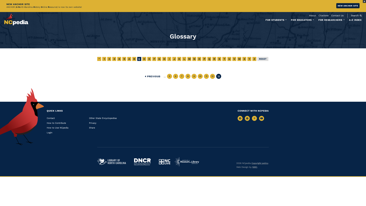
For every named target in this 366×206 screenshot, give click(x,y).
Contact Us (337, 15)
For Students (274, 20)
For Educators (301, 20)
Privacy (92, 123)
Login (49, 132)
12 (213, 77)
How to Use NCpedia (57, 127)
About (312, 15)
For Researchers (330, 20)
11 (207, 77)
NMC (254, 167)
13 (219, 77)
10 (201, 77)
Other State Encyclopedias (103, 118)
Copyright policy (259, 163)
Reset (263, 59)
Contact (51, 118)
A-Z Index (355, 20)
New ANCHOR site (348, 6)
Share (92, 127)
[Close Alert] (364, 1)
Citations (324, 15)
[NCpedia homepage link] (16, 19)
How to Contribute (56, 123)
